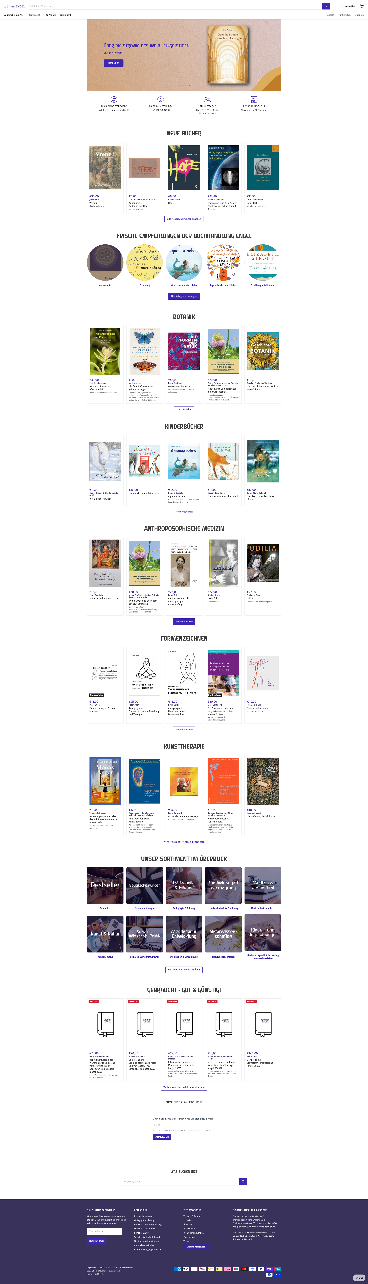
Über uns (359, 15)
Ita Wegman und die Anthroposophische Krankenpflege (178, 601)
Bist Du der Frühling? (100, 498)
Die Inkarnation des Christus (104, 598)
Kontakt (330, 15)
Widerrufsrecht (126, 1268)
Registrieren (96, 1240)
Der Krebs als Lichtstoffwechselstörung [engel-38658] (260, 1062)
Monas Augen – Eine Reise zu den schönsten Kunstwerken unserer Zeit (104, 819)
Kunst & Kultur (141, 1233)
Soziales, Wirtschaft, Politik (147, 1237)
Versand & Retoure (192, 1216)
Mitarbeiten (189, 1237)
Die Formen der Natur (179, 386)
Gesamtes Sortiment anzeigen (184, 969)
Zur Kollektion (184, 409)
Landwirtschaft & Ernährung (148, 1224)
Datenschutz (105, 1268)
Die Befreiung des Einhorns (261, 816)
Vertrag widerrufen (196, 1247)
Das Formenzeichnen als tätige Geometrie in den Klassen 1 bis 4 (220, 711)
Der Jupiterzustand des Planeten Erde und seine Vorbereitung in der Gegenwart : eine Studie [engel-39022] (102, 1065)
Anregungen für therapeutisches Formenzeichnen (176, 711)
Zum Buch (113, 67)
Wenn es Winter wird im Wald (223, 496)
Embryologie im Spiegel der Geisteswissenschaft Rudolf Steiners (222, 206)
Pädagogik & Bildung (144, 1220)
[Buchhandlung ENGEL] (254, 105)
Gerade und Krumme (257, 708)
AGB (115, 1268)
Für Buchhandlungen (193, 1233)
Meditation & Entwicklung (146, 1241)
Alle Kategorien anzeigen (184, 296)
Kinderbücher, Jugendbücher (148, 1249)
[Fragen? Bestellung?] (160, 105)
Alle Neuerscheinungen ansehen (184, 219)
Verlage (187, 1241)
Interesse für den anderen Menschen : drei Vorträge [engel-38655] (181, 1065)
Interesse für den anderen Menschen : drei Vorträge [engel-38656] (221, 1065)
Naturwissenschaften (144, 1245)
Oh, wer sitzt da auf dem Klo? (144, 493)
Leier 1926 (252, 203)
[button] (348, 6)
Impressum (91, 1268)
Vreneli (93, 203)
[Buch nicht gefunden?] (114, 105)
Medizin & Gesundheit (145, 1228)
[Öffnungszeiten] (207, 105)
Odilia (250, 598)
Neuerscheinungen (14, 15)
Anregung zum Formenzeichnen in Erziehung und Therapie (144, 711)
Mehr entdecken (184, 511)
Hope (171, 203)
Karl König (213, 598)
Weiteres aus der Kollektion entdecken (184, 841)
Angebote (51, 15)
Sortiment (34, 15)
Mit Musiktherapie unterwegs (183, 816)
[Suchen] (326, 6)
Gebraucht (65, 15)
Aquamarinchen (176, 496)
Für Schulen (345, 15)
